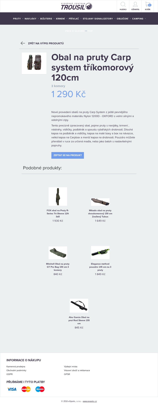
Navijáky (30, 18)
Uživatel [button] (135, 9)
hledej (123, 9)
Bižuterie (46, 18)
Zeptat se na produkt (68, 155)
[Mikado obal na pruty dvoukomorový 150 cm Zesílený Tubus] (100, 193)
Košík (147, 7)
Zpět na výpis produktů (46, 43)
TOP (90, 31)
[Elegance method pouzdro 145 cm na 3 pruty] (100, 246)
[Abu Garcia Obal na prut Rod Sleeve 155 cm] (79, 299)
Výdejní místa (70, 366)
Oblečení (122, 18)
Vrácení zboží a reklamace (77, 370)
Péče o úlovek (74, 31)
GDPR (9, 374)
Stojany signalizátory (98, 18)
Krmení (60, 18)
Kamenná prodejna (15, 366)
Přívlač (74, 18)
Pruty (17, 18)
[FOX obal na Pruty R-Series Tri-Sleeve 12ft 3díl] (58, 193)
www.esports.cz (90, 401)
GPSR (67, 374)
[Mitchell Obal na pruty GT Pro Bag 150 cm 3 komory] (58, 246)
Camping (137, 18)
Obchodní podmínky (16, 370)
